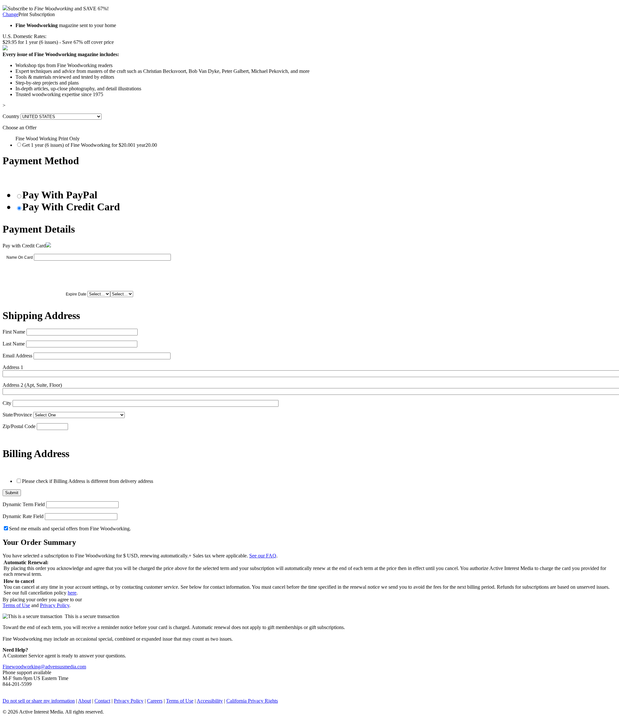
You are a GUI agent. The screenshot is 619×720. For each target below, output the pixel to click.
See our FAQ (262, 555)
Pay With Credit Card (71, 207)
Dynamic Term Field (24, 504)
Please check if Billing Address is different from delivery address (87, 481)
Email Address (17, 355)
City (7, 403)
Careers (154, 701)
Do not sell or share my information (39, 701)
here (72, 592)
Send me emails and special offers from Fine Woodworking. (70, 528)
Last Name (14, 343)
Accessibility (210, 701)
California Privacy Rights (252, 701)
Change (10, 14)
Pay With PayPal (59, 195)
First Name (14, 332)
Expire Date (76, 294)
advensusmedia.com (65, 666)
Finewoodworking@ (24, 666)
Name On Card (19, 257)
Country (11, 116)
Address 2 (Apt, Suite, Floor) (32, 385)
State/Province (17, 414)
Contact (102, 701)
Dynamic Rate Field (23, 516)
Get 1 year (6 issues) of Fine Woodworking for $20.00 (89, 145)
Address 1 (13, 367)
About (84, 701)
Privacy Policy (54, 605)
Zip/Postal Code (19, 426)
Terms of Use (16, 605)
